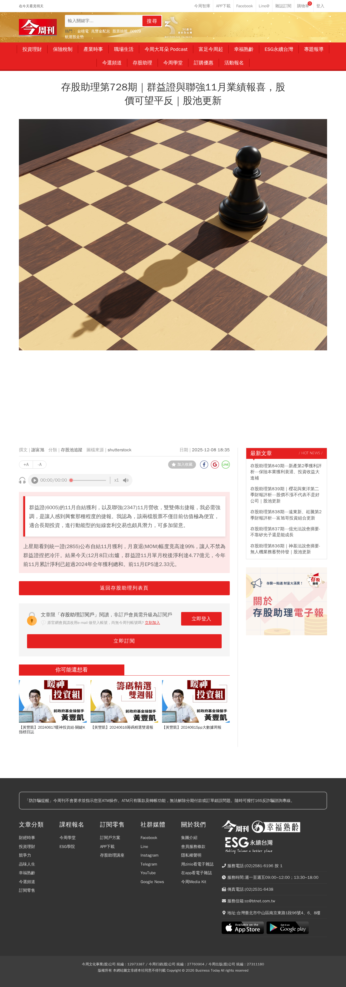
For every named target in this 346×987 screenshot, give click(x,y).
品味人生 (27, 864)
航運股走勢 (74, 37)
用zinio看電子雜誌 (197, 864)
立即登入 (201, 619)
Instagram (149, 855)
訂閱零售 (27, 890)
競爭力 (25, 855)
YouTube (148, 872)
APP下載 (107, 846)
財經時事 (27, 837)
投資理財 (27, 846)
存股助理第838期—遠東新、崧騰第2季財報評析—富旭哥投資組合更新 (286, 515)
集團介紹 (189, 837)
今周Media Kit (193, 881)
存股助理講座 (112, 855)
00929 (135, 31)
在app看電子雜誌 (196, 872)
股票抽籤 (120, 31)
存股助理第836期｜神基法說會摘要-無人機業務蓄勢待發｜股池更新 (285, 549)
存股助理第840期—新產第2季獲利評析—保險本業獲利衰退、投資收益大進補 (286, 472)
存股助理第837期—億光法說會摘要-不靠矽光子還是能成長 (285, 532)
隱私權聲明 (191, 855)
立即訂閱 (124, 641)
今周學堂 (67, 837)
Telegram (149, 864)
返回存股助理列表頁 (124, 588)
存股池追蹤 (71, 450)
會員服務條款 (193, 846)
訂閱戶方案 (110, 837)
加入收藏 (184, 464)
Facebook (149, 837)
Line (144, 846)
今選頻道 (27, 881)
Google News (152, 881)
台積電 (83, 31)
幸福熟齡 (27, 872)
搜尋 (152, 21)
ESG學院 (67, 846)
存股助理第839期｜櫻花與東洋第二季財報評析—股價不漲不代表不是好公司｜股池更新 (285, 495)
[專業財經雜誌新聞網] (38, 27)
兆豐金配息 (100, 31)
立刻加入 (152, 622)
